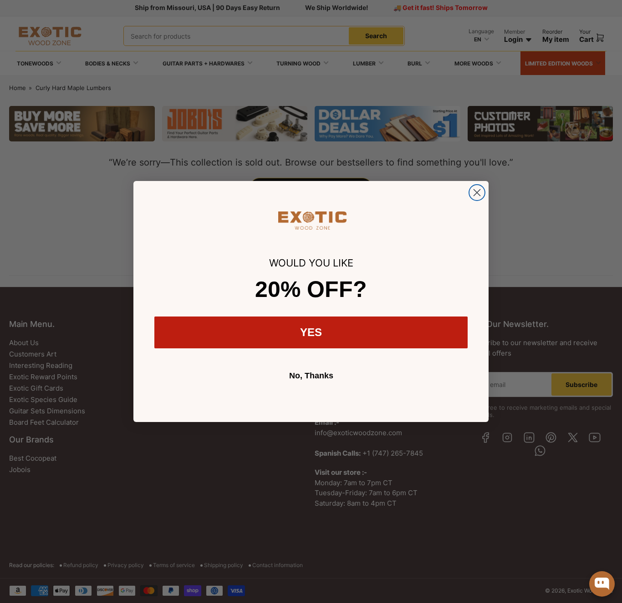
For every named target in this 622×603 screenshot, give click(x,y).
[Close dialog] (477, 193)
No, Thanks (311, 375)
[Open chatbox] (602, 584)
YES (311, 332)
